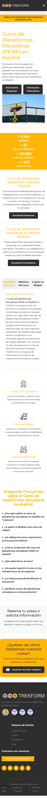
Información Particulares (33, 89)
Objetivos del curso (23, 284)
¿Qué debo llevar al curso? (18, 561)
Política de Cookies (36, 789)
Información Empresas (12, 89)
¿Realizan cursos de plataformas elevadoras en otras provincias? (21, 590)
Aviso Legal (4, 789)
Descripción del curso (9, 284)
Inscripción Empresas (23, 215)
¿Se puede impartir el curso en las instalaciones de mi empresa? (22, 570)
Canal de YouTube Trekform (26, 669)
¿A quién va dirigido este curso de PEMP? (22, 529)
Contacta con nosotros (18, 759)
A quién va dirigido (38, 284)
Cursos (15, 735)
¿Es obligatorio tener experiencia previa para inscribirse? (21, 539)
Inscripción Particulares (23, 263)
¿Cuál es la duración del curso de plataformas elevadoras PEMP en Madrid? (21, 551)
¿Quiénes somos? (19, 731)
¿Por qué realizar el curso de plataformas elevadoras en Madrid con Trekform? (23, 516)
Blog (14, 744)
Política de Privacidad (17, 789)
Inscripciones (17, 740)
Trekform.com (31, 784)
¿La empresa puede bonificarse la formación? (22, 580)
